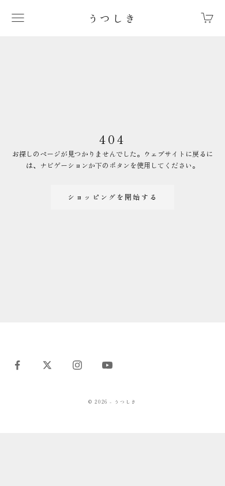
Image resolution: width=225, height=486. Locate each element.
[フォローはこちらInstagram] (77, 365)
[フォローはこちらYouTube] (107, 365)
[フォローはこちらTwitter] (47, 365)
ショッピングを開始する (113, 197)
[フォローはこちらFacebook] (17, 365)
